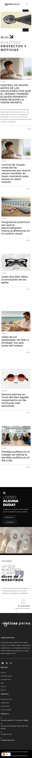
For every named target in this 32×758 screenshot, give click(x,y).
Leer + (29, 129)
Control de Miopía (6, 709)
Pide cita (3, 690)
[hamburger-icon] (27, 4)
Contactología (5, 706)
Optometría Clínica (6, 699)
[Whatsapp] (11, 663)
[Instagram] (7, 663)
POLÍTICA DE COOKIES (9, 751)
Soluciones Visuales (6, 676)
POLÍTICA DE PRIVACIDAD (22, 751)
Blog (2, 683)
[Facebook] (2, 663)
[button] (2, 598)
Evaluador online (6, 679)
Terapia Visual (5, 702)
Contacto (3, 686)
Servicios (3, 672)
